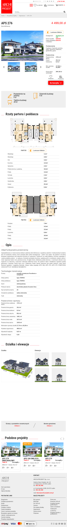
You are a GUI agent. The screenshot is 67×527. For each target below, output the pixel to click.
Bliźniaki (36, 501)
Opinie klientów (5, 491)
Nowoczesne (37, 511)
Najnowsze (22, 15)
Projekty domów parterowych (55, 504)
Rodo (2, 503)
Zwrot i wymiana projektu (8, 511)
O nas (3, 489)
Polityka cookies (6, 507)
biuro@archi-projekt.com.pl (45, 493)
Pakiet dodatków (6, 509)
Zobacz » (17, 425)
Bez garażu (37, 499)
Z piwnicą (53, 510)
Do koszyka (54, 83)
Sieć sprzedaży (5, 487)
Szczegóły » (15, 462)
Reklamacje (4, 505)
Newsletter (38, 1)
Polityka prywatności (7, 501)
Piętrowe (36, 513)
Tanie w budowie (55, 506)
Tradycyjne (53, 508)
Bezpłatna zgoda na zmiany (9, 513)
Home (2, 15)
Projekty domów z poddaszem (55, 513)
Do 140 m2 (37, 503)
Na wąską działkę (39, 507)
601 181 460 (62, 1)
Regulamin (4, 499)
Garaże (36, 505)
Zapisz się (31, 524)
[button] (64, 12)
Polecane (53, 499)
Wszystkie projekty (12, 15)
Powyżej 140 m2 (55, 501)
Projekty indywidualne (7, 519)
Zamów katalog (5, 517)
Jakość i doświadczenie (8, 515)
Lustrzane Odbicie (56, 32)
